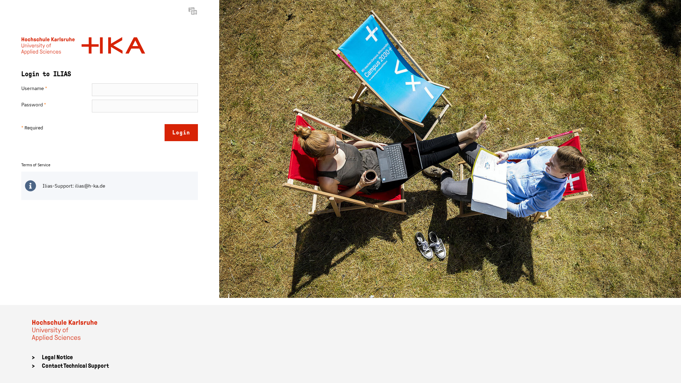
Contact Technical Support (75, 365)
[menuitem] (193, 10)
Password (33, 104)
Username (34, 88)
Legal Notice (57, 357)
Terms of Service (35, 164)
